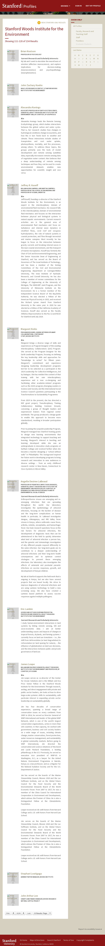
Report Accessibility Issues (89, 929)
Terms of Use (68, 940)
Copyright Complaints (85, 940)
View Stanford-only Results (53, 22)
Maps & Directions (37, 940)
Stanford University (9, 942)
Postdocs (80, 41)
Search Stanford (54, 940)
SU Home (23, 940)
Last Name (77, 50)
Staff (78, 37)
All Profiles (77, 26)
